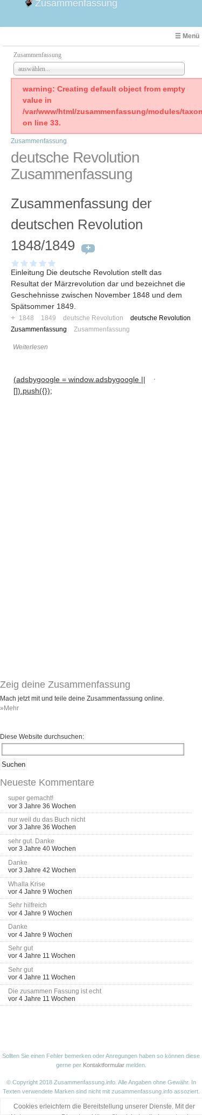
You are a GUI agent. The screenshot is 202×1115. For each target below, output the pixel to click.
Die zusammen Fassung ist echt (54, 991)
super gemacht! (30, 798)
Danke (17, 862)
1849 (48, 318)
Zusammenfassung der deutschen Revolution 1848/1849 (81, 224)
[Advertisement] (82, 465)
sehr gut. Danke (31, 841)
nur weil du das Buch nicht (46, 819)
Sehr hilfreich (27, 905)
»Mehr (9, 708)
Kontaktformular (103, 1065)
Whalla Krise (26, 884)
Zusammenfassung (39, 141)
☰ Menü (187, 36)
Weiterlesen (30, 347)
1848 (26, 318)
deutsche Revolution (93, 318)
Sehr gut (20, 948)
